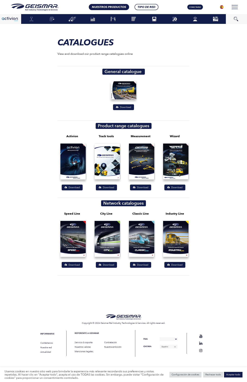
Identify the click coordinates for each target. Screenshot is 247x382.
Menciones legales (84, 351)
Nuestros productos (109, 7)
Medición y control (195, 19)
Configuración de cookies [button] (185, 374)
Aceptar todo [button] (233, 374)
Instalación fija (216, 19)
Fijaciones (51, 19)
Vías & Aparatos (133, 19)
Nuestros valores (83, 346)
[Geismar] (30, 7)
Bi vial (175, 19)
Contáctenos (46, 343)
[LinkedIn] (200, 343)
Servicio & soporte (84, 342)
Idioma (147, 346)
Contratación (110, 342)
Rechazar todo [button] (213, 374)
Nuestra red (46, 347)
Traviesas (72, 19)
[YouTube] (200, 336)
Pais (145, 339)
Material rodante (154, 19)
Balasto (93, 19)
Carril (31, 19)
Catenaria (113, 19)
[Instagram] (200, 350)
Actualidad (45, 352)
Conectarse (195, 7)
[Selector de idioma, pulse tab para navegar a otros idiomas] (222, 7)
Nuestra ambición (113, 346)
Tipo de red (146, 7)
